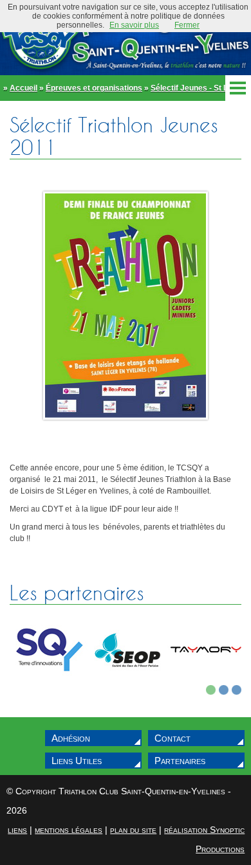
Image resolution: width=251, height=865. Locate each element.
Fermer (187, 25)
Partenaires (179, 760)
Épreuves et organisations (94, 88)
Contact (172, 738)
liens (17, 830)
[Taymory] (206, 682)
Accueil (23, 88)
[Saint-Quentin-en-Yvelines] (49, 682)
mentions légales (68, 830)
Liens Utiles (76, 760)
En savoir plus (134, 25)
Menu (238, 88)
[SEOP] (127, 682)
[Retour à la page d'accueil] (125, 37)
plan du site (133, 830)
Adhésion (70, 738)
